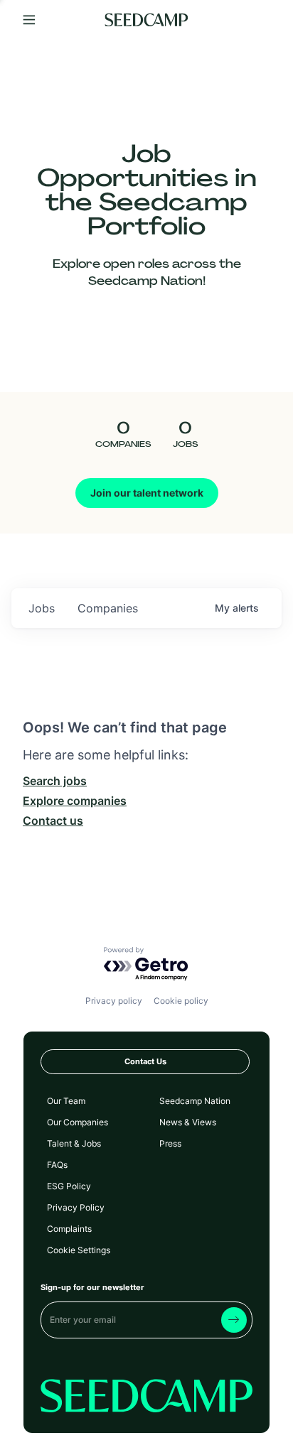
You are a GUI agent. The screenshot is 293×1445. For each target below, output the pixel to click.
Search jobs (55, 781)
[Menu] (29, 20)
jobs (41, 608)
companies (108, 608)
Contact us (53, 820)
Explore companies (75, 801)
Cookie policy (181, 1000)
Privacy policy (113, 1000)
